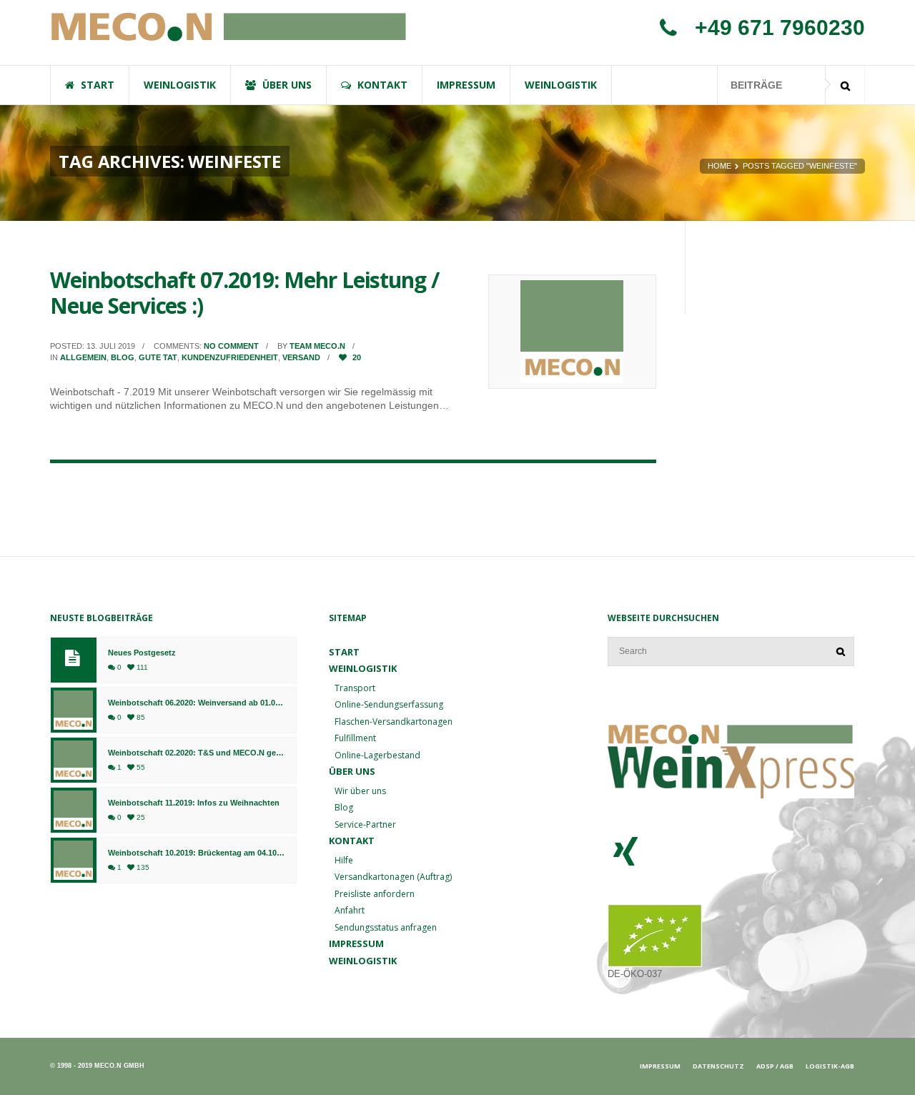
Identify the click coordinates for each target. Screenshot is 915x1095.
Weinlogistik (363, 960)
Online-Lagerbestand (377, 755)
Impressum (356, 943)
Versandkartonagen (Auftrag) (393, 877)
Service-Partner (365, 824)
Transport (355, 688)
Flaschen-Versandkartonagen (393, 721)
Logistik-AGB (830, 1066)
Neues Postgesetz (142, 653)
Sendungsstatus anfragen (386, 927)
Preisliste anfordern (375, 894)
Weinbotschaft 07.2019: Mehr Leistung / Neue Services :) (244, 292)
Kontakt (352, 840)
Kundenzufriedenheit (230, 357)
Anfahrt (350, 910)
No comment (231, 346)
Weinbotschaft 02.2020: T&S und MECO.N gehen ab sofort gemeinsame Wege (196, 753)
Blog (122, 357)
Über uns (352, 771)
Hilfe (344, 860)
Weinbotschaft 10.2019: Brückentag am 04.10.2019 (196, 853)
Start (344, 651)
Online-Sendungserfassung (389, 704)
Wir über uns (360, 791)
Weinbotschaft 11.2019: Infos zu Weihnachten (194, 803)
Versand (301, 357)
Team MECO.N (317, 346)
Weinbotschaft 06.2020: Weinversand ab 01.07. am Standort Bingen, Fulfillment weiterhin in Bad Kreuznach (196, 703)
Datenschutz (718, 1066)
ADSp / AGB (774, 1066)
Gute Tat (158, 357)
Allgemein (83, 357)
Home (719, 166)
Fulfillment (355, 738)
